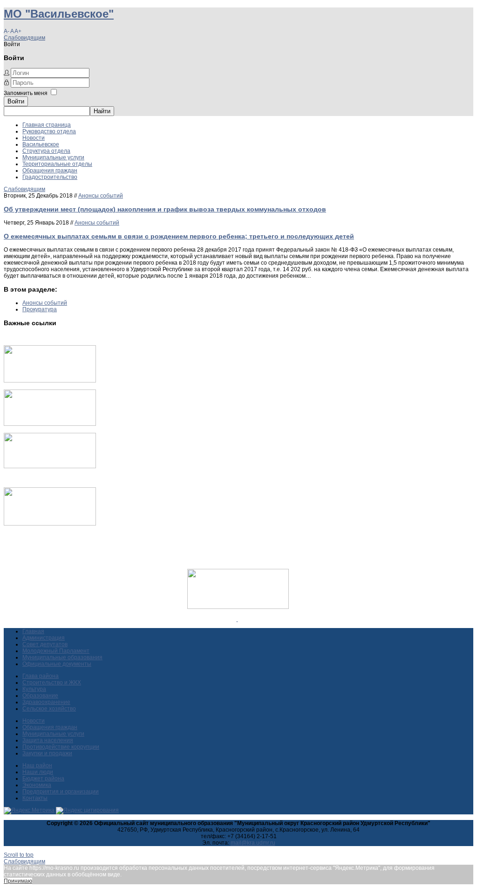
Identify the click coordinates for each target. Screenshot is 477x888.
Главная (33, 631)
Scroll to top (19, 855)
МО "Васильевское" (59, 13)
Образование (40, 695)
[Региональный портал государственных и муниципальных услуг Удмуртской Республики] (50, 424)
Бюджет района (43, 778)
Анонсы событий (100, 195)
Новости (33, 138)
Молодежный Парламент (55, 651)
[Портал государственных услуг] (50, 380)
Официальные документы (56, 664)
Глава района (40, 676)
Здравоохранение (46, 702)
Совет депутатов (45, 644)
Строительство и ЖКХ (51, 682)
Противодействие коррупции (60, 747)
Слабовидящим (24, 37)
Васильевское (40, 144)
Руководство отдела (49, 131)
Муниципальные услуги (53, 157)
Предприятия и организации (60, 791)
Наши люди (37, 772)
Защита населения (47, 740)
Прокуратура (39, 309)
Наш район (37, 765)
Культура (34, 689)
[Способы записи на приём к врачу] (50, 466)
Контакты (35, 798)
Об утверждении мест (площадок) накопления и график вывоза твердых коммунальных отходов (165, 209)
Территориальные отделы (57, 164)
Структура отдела (46, 151)
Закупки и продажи (47, 753)
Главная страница (46, 125)
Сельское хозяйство (49, 708)
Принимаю (18, 881)
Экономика (36, 785)
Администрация (43, 638)
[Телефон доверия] (50, 523)
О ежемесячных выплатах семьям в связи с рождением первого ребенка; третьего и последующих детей (179, 236)
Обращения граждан (49, 170)
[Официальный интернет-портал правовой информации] (237, 619)
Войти (15, 101)
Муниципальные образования (62, 657)
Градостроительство (49, 177)
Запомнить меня (26, 93)
